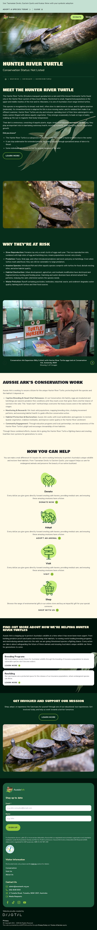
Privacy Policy (42, 925)
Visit (47, 574)
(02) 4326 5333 (15, 890)
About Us (9, 875)
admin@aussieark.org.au (19, 886)
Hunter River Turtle (43, 79)
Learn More (13, 155)
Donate (77, 17)
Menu (88, 17)
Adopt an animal (46, 538)
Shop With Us (46, 610)
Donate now (46, 502)
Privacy (6, 921)
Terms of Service (56, 925)
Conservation (11, 868)
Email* (8, 803)
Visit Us (34, 864)
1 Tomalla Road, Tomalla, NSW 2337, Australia (28, 893)
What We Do (14, 79)
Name (8, 814)
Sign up (13, 827)
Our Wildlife (27, 79)
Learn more (11, 683)
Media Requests (15, 896)
